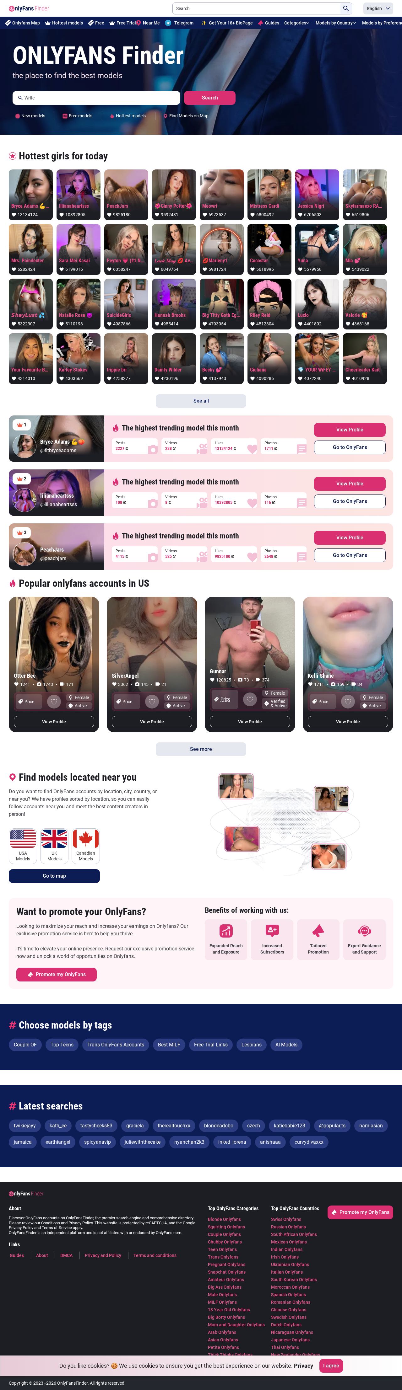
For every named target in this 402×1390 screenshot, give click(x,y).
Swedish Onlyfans (289, 1317)
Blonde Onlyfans (224, 1219)
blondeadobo (218, 1126)
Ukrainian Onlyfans (290, 1264)
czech (253, 1126)
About (42, 1255)
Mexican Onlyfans (289, 1241)
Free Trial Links (211, 1045)
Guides (272, 22)
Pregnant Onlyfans (226, 1264)
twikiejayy (25, 1126)
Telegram (183, 22)
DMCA (66, 1255)
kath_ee (58, 1126)
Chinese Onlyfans (288, 1309)
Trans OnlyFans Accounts (115, 1045)
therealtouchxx (174, 1126)
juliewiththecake (142, 1142)
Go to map (54, 876)
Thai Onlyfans (285, 1347)
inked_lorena (232, 1142)
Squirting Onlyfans (226, 1226)
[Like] (54, 701)
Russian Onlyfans (288, 1226)
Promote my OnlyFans (61, 974)
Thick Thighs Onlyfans (230, 1354)
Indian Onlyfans (286, 1249)
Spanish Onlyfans (288, 1294)
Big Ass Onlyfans (225, 1287)
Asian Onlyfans (223, 1339)
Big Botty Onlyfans (226, 1317)
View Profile (349, 430)
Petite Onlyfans (223, 1347)
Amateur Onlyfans (226, 1279)
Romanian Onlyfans (290, 1302)
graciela (135, 1126)
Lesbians (252, 1045)
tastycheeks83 (96, 1126)
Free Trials (127, 22)
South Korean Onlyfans (294, 1279)
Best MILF (169, 1045)
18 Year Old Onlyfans (229, 1309)
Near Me (151, 22)
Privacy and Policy (103, 1255)
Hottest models (67, 22)
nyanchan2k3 (189, 1142)
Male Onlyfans (222, 1294)
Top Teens (62, 1045)
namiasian (371, 1126)
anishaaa (270, 1142)
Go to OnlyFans (350, 447)
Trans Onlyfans (223, 1256)
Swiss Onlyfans (286, 1219)
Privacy (303, 1365)
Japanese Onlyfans (290, 1339)
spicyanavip (97, 1142)
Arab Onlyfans (222, 1332)
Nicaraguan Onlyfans (292, 1332)
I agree (331, 1366)
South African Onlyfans (294, 1234)
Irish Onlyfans (285, 1256)
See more (201, 749)
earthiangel (58, 1142)
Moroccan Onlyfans (290, 1287)
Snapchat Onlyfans (227, 1272)
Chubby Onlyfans (225, 1241)
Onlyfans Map (26, 22)
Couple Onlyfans (224, 1234)
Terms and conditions (155, 1255)
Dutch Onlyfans (286, 1324)
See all (201, 401)
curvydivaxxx (309, 1142)
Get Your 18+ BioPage (227, 22)
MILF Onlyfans (222, 1302)
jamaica (23, 1142)
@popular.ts (332, 1126)
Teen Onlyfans (222, 1249)
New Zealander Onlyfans (295, 1354)
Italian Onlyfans (287, 1272)
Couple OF (25, 1045)
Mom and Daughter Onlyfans (236, 1324)
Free (99, 22)
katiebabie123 (289, 1126)
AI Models (286, 1045)
